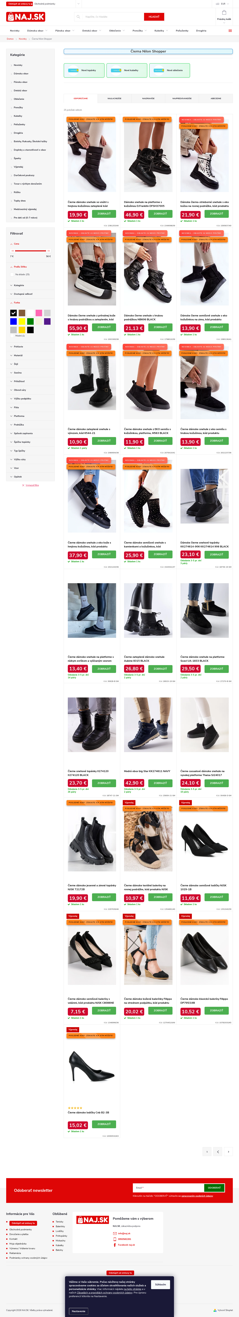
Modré (19, 335)
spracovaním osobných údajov (197, 1196)
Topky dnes (20, 200)
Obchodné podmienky (44, 3)
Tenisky (59, 1221)
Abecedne (216, 98)
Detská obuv (20, 90)
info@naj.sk (124, 1233)
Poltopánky (61, 1236)
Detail (104, 214)
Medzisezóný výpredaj (25, 209)
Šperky (17, 158)
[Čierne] (30, 330)
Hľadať (154, 17)
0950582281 (124, 1239)
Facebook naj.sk (126, 1244)
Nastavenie (78, 1311)
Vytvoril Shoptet (225, 1310)
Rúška (17, 192)
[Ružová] (39, 313)
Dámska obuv (21, 73)
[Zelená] (30, 321)
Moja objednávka (17, 1243)
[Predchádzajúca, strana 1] (217, 1151)
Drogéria (18, 132)
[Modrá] (13, 321)
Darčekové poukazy (24, 175)
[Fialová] (47, 321)
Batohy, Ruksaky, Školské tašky (30, 141)
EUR (223, 3)
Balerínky (60, 1226)
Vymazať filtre (32, 485)
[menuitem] (14, 31)
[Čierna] (13, 313)
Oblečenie (19, 99)
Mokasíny (60, 1240)
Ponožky (18, 107)
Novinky (18, 65)
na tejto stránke (132, 1289)
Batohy (59, 1250)
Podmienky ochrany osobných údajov (28, 1257)
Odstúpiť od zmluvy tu (19, 3)
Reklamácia (15, 1253)
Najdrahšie (148, 98)
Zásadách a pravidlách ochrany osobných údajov (104, 1293)
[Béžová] (39, 321)
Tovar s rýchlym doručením (28, 183)
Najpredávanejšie (182, 98)
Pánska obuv (20, 82)
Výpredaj (18, 166)
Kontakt (13, 1239)
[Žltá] (22, 321)
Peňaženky (19, 124)
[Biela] (30, 313)
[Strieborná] (13, 330)
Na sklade (22, 274)
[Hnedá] (22, 313)
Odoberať (214, 1187)
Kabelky (18, 116)
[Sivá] (47, 313)
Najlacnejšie (114, 98)
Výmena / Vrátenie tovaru (22, 1248)
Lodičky (60, 1231)
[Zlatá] (22, 330)
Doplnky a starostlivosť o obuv (30, 149)
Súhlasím (160, 1284)
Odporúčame (81, 98)
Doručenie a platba (18, 1234)
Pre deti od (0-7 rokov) (25, 217)
